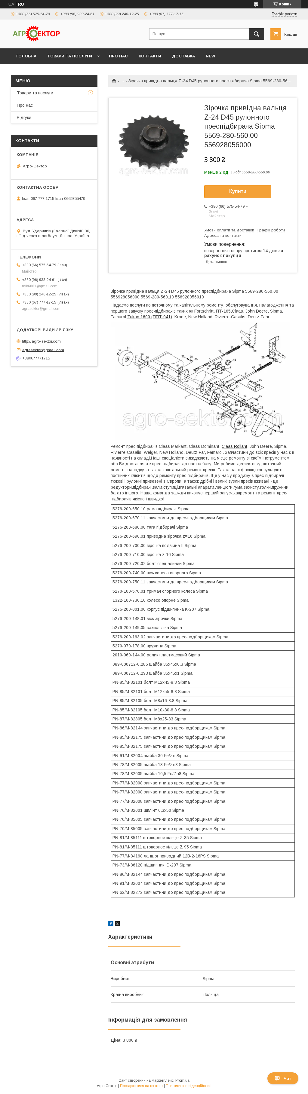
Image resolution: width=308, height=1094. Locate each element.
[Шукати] (256, 34)
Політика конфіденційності (188, 1086)
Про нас (118, 56)
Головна (26, 56)
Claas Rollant (234, 446)
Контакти (150, 56)
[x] (117, 924)
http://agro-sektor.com (41, 341)
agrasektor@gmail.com (43, 349)
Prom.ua (182, 1080)
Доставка (183, 56)
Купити (237, 191)
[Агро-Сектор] (36, 40)
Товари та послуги (69, 56)
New (210, 56)
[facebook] (110, 924)
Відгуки (24, 117)
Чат (287, 1078)
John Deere (256, 311)
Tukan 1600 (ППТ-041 (149, 316)
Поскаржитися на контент (141, 1086)
